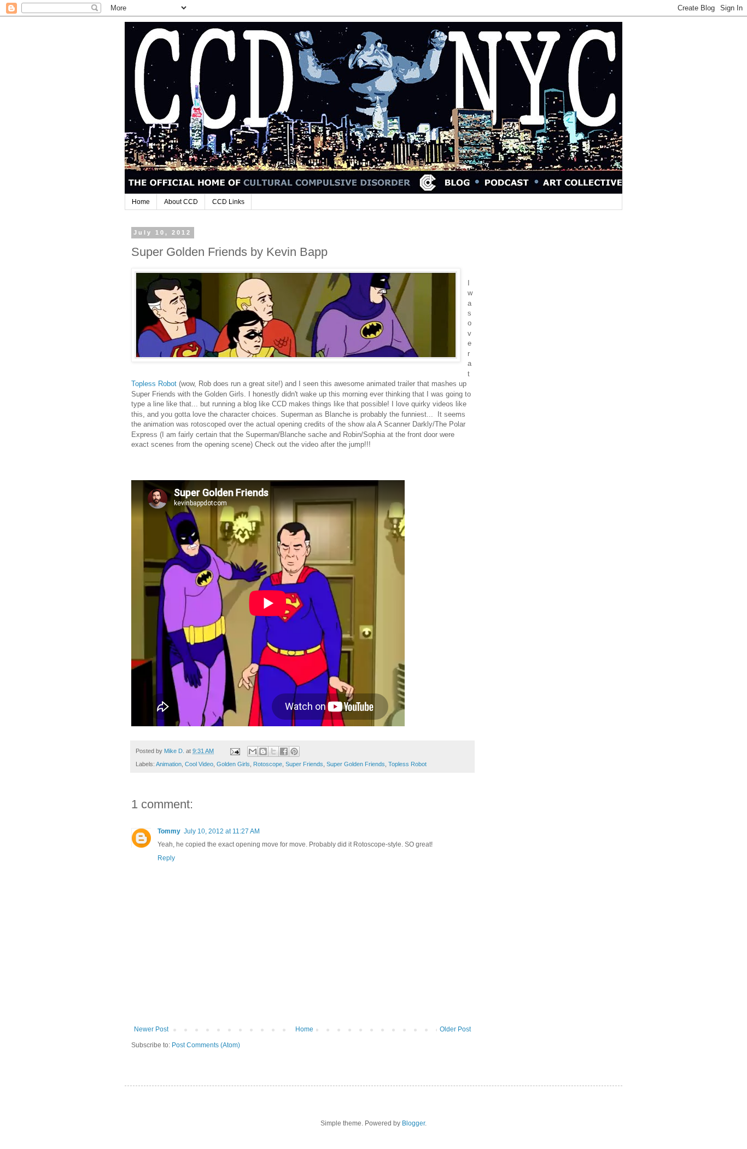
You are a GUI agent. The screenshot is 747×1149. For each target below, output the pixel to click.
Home (141, 202)
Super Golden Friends (355, 764)
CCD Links (228, 202)
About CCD (181, 202)
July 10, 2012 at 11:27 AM (222, 831)
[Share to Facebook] (283, 751)
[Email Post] (234, 751)
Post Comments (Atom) (206, 1045)
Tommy (168, 831)
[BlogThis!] (263, 751)
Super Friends (304, 764)
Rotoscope (267, 764)
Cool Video (199, 764)
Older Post (455, 1029)
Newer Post (151, 1029)
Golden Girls (233, 764)
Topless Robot (155, 384)
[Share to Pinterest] (294, 751)
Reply (166, 858)
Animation (169, 764)
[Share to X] (273, 751)
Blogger (413, 1123)
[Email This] (252, 751)
